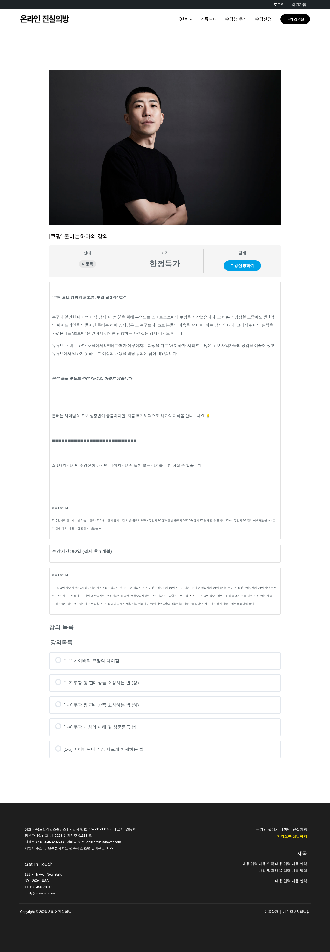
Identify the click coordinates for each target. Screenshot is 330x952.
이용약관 (271, 912)
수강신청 (263, 19)
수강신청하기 (242, 265)
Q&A (183, 19)
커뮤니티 (209, 19)
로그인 (279, 4)
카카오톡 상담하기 (292, 836)
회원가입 (299, 4)
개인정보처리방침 (296, 912)
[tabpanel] (165, 448)
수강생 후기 (236, 19)
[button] (295, 19)
